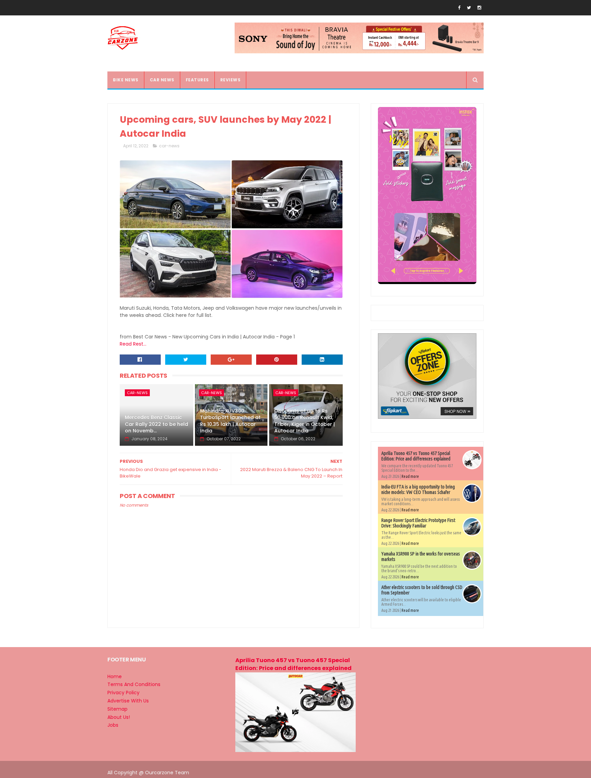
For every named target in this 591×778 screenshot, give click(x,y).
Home (114, 676)
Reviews (230, 80)
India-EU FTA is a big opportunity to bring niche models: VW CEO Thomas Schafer (418, 489)
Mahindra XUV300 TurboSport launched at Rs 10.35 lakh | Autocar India (230, 420)
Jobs (112, 725)
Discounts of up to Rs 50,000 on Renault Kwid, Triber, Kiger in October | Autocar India (304, 420)
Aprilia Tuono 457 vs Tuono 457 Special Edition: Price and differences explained (415, 456)
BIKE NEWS (126, 80)
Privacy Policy (123, 692)
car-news (169, 146)
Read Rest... (133, 343)
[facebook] (459, 7)
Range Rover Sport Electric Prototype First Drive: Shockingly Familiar (418, 523)
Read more (410, 476)
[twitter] (468, 7)
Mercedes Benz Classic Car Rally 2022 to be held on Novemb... (156, 424)
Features (197, 80)
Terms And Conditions (133, 684)
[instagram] (479, 7)
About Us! (118, 717)
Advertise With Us (128, 700)
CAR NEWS (162, 80)
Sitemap (117, 709)
